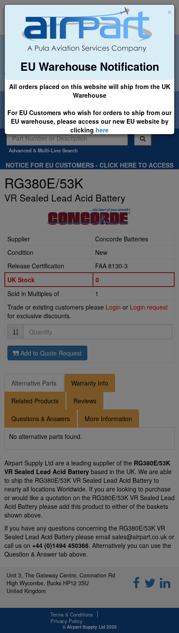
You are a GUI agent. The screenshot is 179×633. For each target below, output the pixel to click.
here (102, 129)
